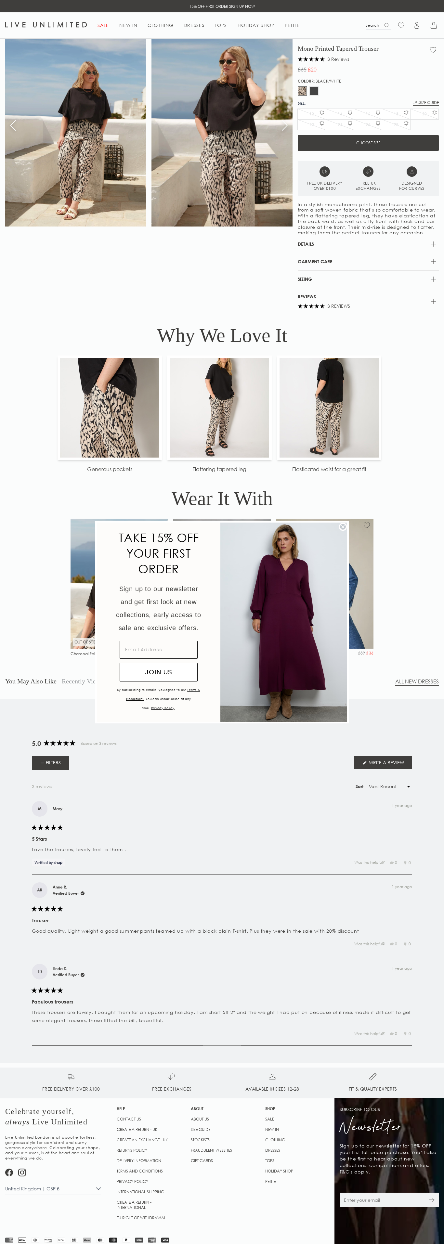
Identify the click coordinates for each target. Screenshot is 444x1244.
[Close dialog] (343, 527)
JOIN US (158, 672)
